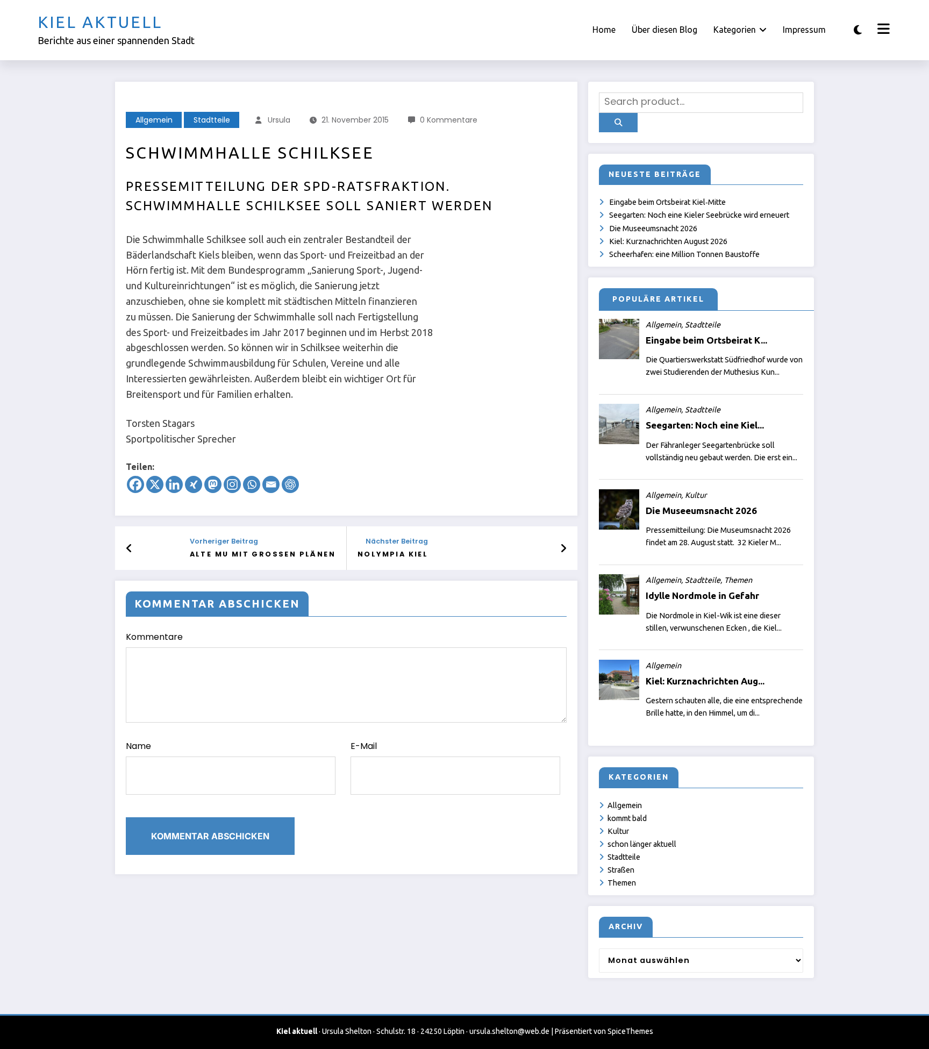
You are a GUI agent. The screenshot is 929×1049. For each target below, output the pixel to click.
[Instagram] (232, 484)
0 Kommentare (448, 120)
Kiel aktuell (100, 22)
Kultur (618, 831)
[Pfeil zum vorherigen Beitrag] (129, 548)
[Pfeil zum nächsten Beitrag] (563, 548)
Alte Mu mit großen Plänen (262, 554)
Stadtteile (212, 120)
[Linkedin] (174, 484)
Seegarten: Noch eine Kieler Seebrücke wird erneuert (699, 215)
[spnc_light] (858, 30)
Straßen (621, 870)
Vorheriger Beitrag (224, 541)
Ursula (279, 120)
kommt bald (627, 818)
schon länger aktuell (642, 844)
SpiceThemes (630, 1031)
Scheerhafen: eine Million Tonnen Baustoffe (684, 254)
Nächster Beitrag (397, 541)
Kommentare (154, 637)
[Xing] (193, 484)
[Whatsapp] (251, 484)
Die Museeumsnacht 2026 (653, 228)
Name (138, 746)
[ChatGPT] (290, 484)
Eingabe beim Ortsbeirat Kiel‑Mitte (667, 202)
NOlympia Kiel (393, 554)
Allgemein (154, 120)
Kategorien (734, 29)
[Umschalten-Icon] (882, 30)
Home (604, 29)
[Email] (271, 484)
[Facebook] (135, 484)
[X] (154, 484)
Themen (622, 883)
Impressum (804, 29)
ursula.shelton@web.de (509, 1031)
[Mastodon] (212, 484)
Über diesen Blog (664, 29)
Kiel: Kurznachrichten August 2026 (668, 241)
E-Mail (364, 746)
